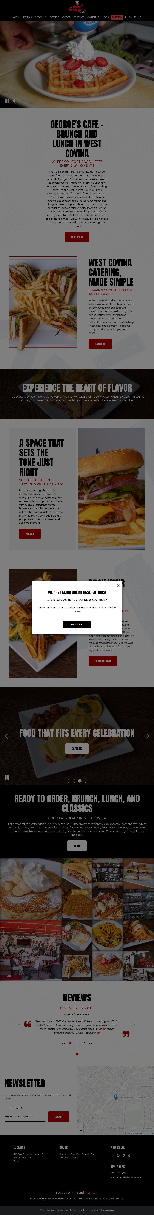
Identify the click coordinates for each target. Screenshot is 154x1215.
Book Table (77, 624)
